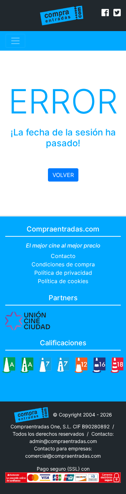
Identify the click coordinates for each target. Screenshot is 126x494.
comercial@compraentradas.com (63, 456)
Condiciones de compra (63, 264)
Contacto (63, 255)
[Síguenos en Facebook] (105, 13)
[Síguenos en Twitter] (117, 13)
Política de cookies (63, 281)
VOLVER (63, 174)
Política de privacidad (63, 272)
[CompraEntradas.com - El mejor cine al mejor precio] (62, 15)
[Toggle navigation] (15, 41)
